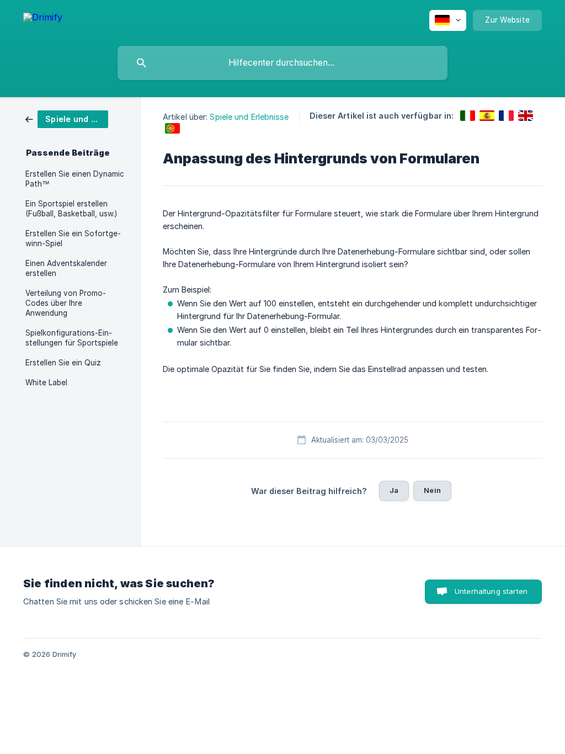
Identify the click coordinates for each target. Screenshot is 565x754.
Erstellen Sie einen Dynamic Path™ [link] (74, 178)
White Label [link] (46, 382)
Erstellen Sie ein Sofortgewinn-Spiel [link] (73, 238)
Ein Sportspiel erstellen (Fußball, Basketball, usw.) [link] (71, 208)
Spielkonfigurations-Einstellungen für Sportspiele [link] (71, 337)
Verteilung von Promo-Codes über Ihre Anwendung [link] (65, 303)
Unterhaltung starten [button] (491, 591)
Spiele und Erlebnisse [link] (249, 116)
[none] (42, 19)
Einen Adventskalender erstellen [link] (66, 268)
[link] (66, 118)
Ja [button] (394, 490)
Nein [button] (432, 490)
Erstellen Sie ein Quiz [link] (63, 362)
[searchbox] (282, 63)
